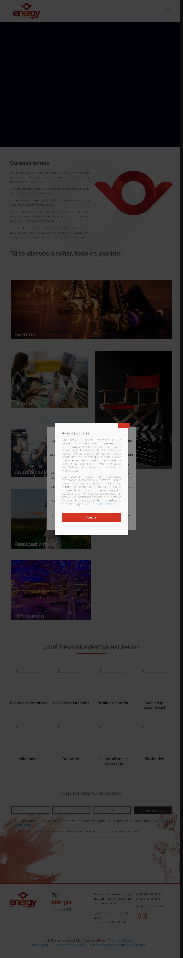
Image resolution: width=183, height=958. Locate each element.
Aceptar (91, 517)
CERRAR (124, 425)
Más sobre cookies (103, 504)
